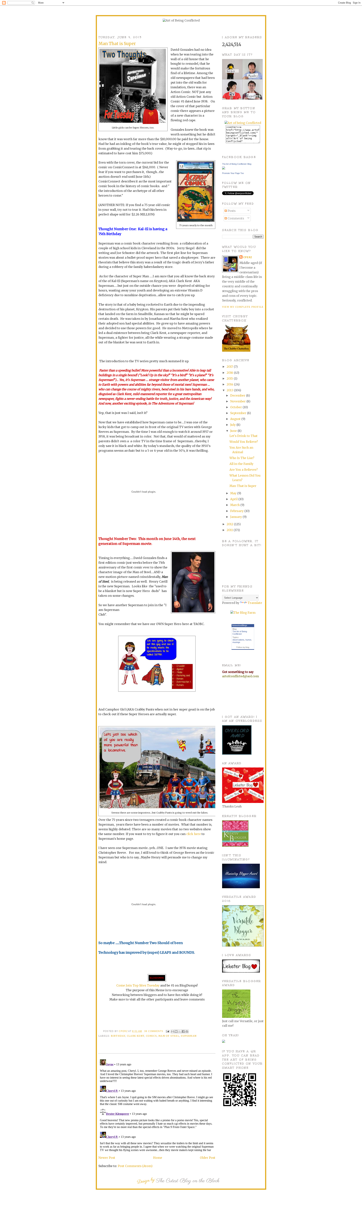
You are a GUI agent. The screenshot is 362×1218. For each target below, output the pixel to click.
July (233, 425)
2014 (230, 384)
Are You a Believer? (243, 469)
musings (236, 642)
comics (151, 1035)
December (238, 395)
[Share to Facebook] (183, 1031)
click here (193, 834)
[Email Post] (167, 1031)
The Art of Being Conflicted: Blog (236, 164)
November (238, 401)
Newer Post (106, 1158)
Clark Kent (135, 1035)
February (237, 511)
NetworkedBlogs (239, 625)
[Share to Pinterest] (187, 1031)
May (233, 493)
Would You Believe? (243, 442)
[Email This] (172, 1031)
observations (238, 640)
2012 (230, 524)
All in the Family (241, 464)
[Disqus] (156, 1105)
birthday (118, 1035)
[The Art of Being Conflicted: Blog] (223, 168)
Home (157, 1158)
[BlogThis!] (176, 1031)
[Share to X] (180, 1031)
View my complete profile (242, 306)
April (234, 499)
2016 (230, 372)
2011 (230, 530)
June (234, 431)
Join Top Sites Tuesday (143, 985)
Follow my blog (242, 647)
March (235, 505)
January (236, 517)
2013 (230, 390)
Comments (235, 218)
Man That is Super (242, 486)
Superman (188, 1035)
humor (248, 640)
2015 (230, 378)
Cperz (123, 1031)
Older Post (207, 1158)
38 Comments (153, 1031)
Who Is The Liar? (241, 458)
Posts (231, 211)
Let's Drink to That (243, 436)
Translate (255, 603)
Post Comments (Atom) (135, 1166)
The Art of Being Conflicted (239, 632)
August (235, 419)
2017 (230, 366)
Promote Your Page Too (233, 173)
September (238, 413)
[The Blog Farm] (242, 612)
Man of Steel (168, 1035)
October (236, 407)
